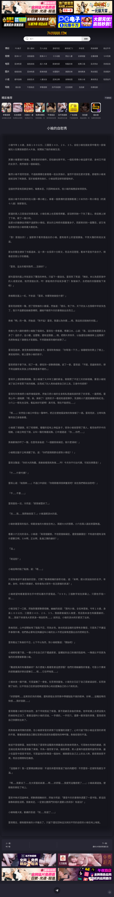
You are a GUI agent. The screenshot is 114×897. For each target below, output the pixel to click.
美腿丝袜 (68, 71)
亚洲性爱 (18, 64)
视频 (7, 56)
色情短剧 (94, 87)
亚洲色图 (30, 71)
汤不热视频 (56, 87)
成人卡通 (43, 64)
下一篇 (100, 845)
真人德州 (30, 48)
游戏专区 (56, 48)
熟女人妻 (68, 56)
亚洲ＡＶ (18, 56)
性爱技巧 (107, 79)
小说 (7, 79)
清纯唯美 (81, 71)
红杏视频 (68, 87)
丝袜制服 (81, 56)
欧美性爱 (56, 64)
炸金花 (81, 48)
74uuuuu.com (57, 33)
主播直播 (94, 56)
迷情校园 (68, 79)
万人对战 (43, 48)
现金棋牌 (94, 48)
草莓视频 (43, 87)
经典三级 (81, 64)
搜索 (86, 39)
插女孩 (18, 87)
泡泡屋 (81, 87)
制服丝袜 (68, 64)
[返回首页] (109, 892)
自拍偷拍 (30, 56)
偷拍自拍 (30, 64)
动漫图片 (56, 71)
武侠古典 (56, 79)
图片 (7, 71)
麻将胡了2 (69, 48)
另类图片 (107, 71)
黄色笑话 (94, 79)
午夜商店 (30, 87)
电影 (7, 63)
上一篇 (9, 845)
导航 (7, 87)
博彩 (7, 48)
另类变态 (107, 64)
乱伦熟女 (94, 64)
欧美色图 (43, 71)
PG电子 (18, 48)
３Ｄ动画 (56, 56)
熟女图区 (94, 71)
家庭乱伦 (30, 79)
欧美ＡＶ (43, 56)
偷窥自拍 (18, 71)
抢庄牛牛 (107, 48)
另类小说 (81, 79)
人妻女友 (43, 79)
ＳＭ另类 (107, 56)
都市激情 (18, 79)
